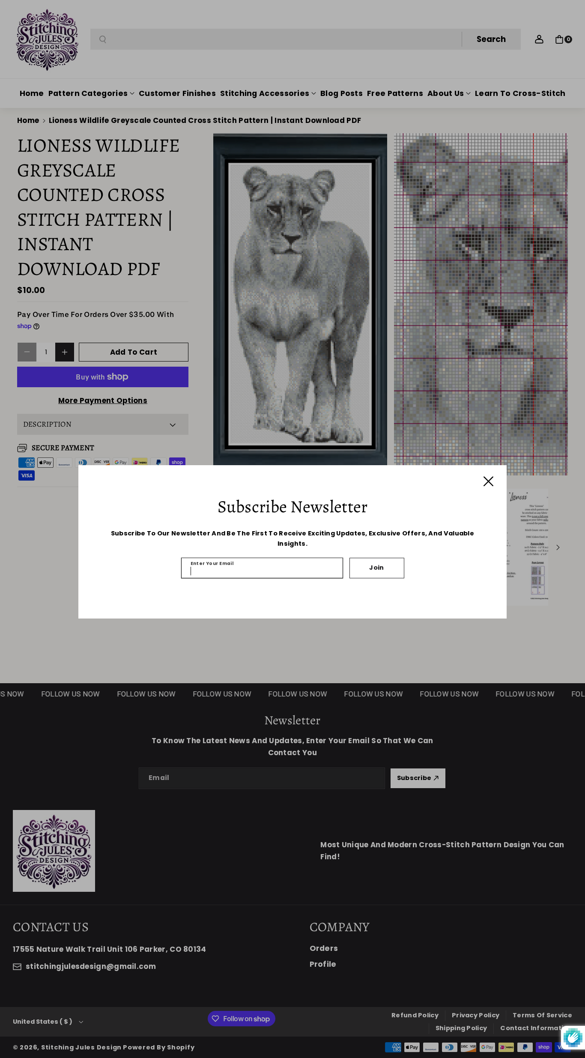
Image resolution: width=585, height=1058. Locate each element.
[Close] (488, 481)
